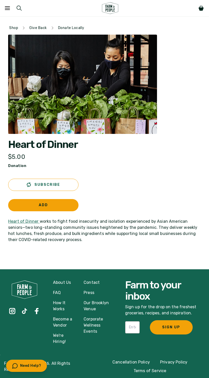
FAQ (57, 292)
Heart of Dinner (43, 144)
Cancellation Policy (131, 362)
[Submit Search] (19, 8)
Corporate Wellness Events (93, 325)
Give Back (38, 28)
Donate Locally (71, 28)
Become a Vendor (62, 322)
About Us (62, 282)
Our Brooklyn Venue (96, 305)
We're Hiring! (59, 338)
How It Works (59, 305)
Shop (13, 28)
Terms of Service (150, 370)
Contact (92, 282)
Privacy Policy (173, 362)
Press (89, 292)
